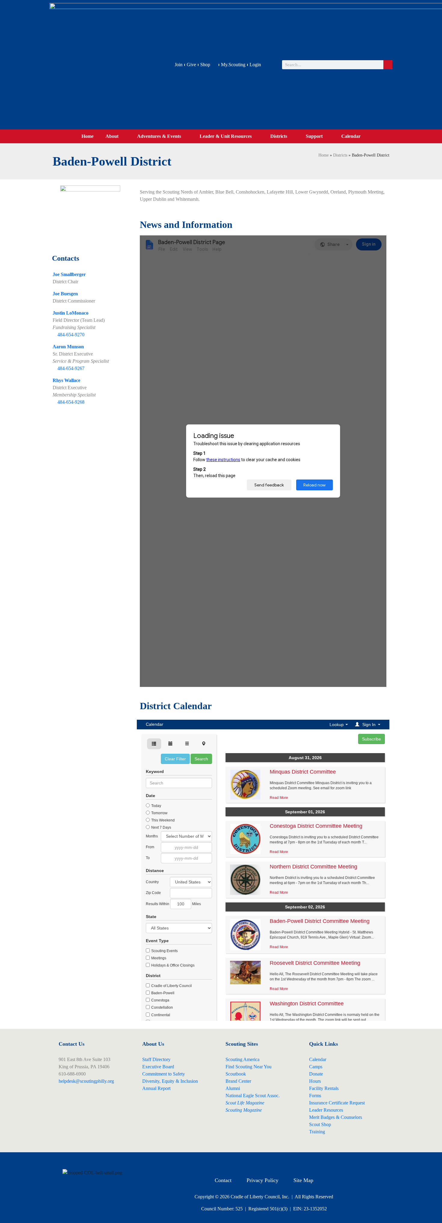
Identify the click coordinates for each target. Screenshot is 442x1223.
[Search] (387, 64)
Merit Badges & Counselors (335, 1117)
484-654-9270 (70, 334)
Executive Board (158, 1066)
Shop (205, 64)
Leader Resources (326, 1110)
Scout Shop (320, 1124)
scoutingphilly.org (97, 1081)
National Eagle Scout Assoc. (253, 1095)
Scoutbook (236, 1073)
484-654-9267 (70, 368)
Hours (315, 1081)
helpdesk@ (69, 1081)
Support (314, 136)
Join (179, 64)
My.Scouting (233, 64)
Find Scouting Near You (249, 1066)
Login (255, 64)
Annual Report (156, 1088)
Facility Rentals (324, 1088)
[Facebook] (239, 1162)
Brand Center (238, 1081)
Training (317, 1131)
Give (191, 64)
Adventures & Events (159, 136)
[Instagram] (255, 1162)
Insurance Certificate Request (337, 1102)
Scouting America (242, 1059)
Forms (315, 1095)
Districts (278, 136)
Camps (315, 1066)
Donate (316, 1073)
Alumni (233, 1088)
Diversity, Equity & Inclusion (170, 1081)
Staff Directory (156, 1059)
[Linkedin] (288, 1162)
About (112, 136)
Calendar (351, 136)
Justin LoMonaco (70, 312)
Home (87, 136)
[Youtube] (272, 1162)
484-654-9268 (70, 402)
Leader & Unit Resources (226, 136)
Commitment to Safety (163, 1073)
